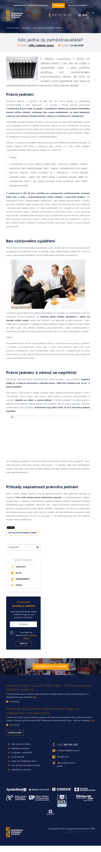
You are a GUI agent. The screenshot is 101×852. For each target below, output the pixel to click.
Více (35, 697)
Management (23, 579)
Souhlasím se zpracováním (26, 635)
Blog (18, 573)
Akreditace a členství (21, 769)
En (88, 17)
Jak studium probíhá (20, 744)
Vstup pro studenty (77, 5)
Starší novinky (15, 733)
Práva (19, 585)
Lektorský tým (17, 757)
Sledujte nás (62, 757)
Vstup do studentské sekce (24, 761)
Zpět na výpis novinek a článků (22, 533)
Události (21, 567)
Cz (88, 12)
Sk (93, 12)
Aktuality (26, 28)
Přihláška (58, 5)
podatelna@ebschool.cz (68, 750)
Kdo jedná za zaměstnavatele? (47, 28)
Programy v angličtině (21, 752)
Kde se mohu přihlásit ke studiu (26, 765)
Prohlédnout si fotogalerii (50, 666)
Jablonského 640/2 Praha (66, 764)
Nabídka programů (20, 748)
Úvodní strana (12, 28)
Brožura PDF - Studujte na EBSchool (31, 5)
